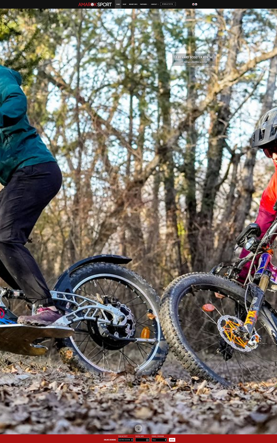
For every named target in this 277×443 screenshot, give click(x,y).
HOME (118, 4)
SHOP (124, 4)
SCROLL (138, 427)
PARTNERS (143, 4)
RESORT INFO (133, 4)
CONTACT (154, 4)
